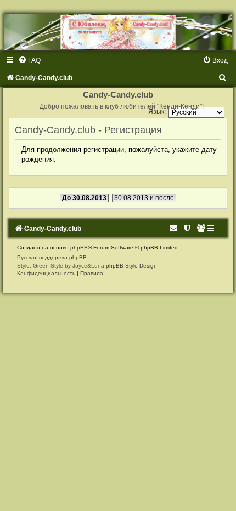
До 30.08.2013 (84, 198)
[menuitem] (29, 60)
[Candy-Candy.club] (118, 32)
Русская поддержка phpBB (52, 257)
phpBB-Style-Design (131, 266)
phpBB (79, 248)
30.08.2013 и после (144, 198)
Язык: (157, 112)
